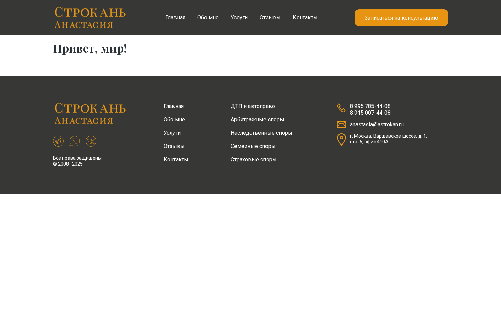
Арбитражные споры (257, 119)
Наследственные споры (261, 133)
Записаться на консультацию (401, 18)
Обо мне (208, 17)
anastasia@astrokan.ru (377, 124)
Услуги (239, 17)
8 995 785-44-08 (370, 106)
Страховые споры (254, 159)
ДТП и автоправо (253, 106)
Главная (175, 17)
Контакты (305, 17)
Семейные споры (253, 146)
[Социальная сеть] (58, 142)
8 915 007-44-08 (370, 112)
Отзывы (270, 17)
